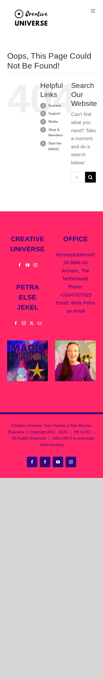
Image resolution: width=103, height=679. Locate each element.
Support (54, 113)
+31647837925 (76, 295)
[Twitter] (32, 323)
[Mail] (39, 323)
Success (54, 105)
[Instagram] (35, 265)
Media (53, 121)
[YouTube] (27, 265)
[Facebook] (20, 265)
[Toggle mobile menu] (93, 10)
